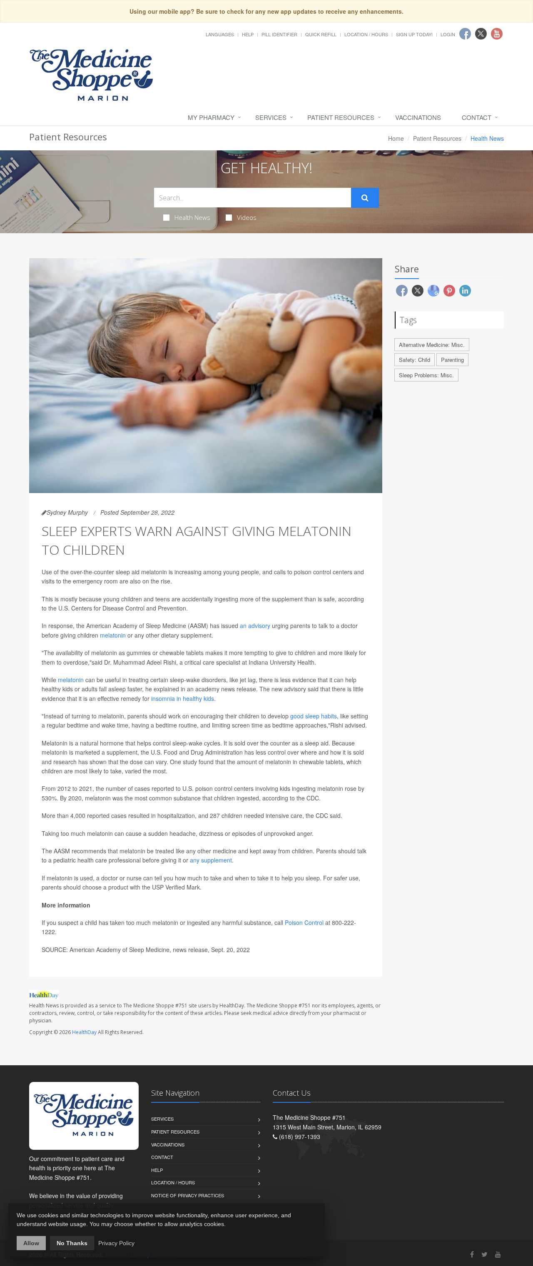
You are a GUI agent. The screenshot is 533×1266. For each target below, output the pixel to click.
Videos (247, 217)
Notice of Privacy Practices (187, 1195)
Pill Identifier (279, 34)
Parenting (452, 360)
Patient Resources (340, 117)
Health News (192, 217)
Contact (476, 117)
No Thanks (72, 1243)
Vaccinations (418, 117)
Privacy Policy (116, 1243)
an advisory (255, 625)
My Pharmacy (211, 117)
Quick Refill (320, 34)
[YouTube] (498, 1254)
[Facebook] (472, 1254)
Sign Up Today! (414, 34)
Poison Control (304, 922)
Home (396, 138)
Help (248, 34)
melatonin (113, 635)
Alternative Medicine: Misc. (432, 345)
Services (270, 117)
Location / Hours (366, 34)
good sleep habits (313, 716)
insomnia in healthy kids (182, 698)
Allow (31, 1243)
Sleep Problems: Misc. (426, 375)
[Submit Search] (365, 198)
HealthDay (84, 1032)
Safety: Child (414, 360)
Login (448, 34)
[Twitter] (484, 1254)
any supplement (211, 860)
